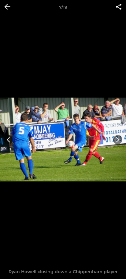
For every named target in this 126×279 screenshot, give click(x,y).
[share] (118, 7)
